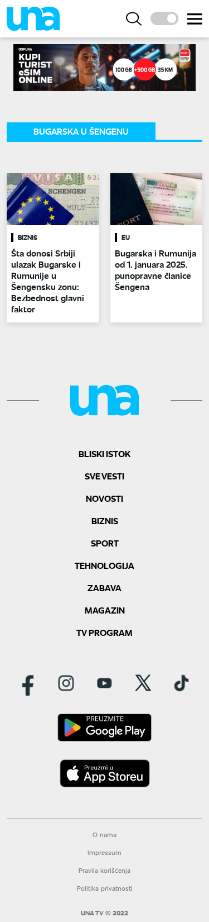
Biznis (104, 520)
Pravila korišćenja (104, 870)
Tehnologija (104, 565)
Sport (105, 543)
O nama (104, 834)
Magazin (105, 610)
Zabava (104, 587)
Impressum (104, 852)
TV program (104, 632)
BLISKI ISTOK (104, 453)
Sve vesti (104, 476)
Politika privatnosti (105, 888)
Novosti (104, 498)
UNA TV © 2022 (104, 913)
